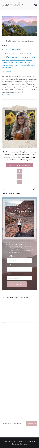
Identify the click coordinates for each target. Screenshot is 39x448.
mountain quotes (25, 62)
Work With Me (7, 363)
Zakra (14, 444)
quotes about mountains (22, 65)
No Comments (7, 71)
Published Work (25, 363)
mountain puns (14, 62)
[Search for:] (19, 189)
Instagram (5, 370)
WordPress (23, 444)
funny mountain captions (15, 57)
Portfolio (5, 367)
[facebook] (19, 171)
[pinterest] (19, 182)
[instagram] (19, 176)
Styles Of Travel (25, 359)
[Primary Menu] (35, 5)
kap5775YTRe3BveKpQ (12, 49)
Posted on (10, 53)
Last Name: (11, 265)
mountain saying (7, 65)
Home (4, 355)
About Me (23, 355)
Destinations (6, 359)
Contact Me (24, 370)
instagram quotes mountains (15, 60)
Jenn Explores (21, 441)
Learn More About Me (19, 165)
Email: (9, 274)
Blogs (21, 367)
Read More (6, 95)
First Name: (11, 256)
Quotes (28, 53)
